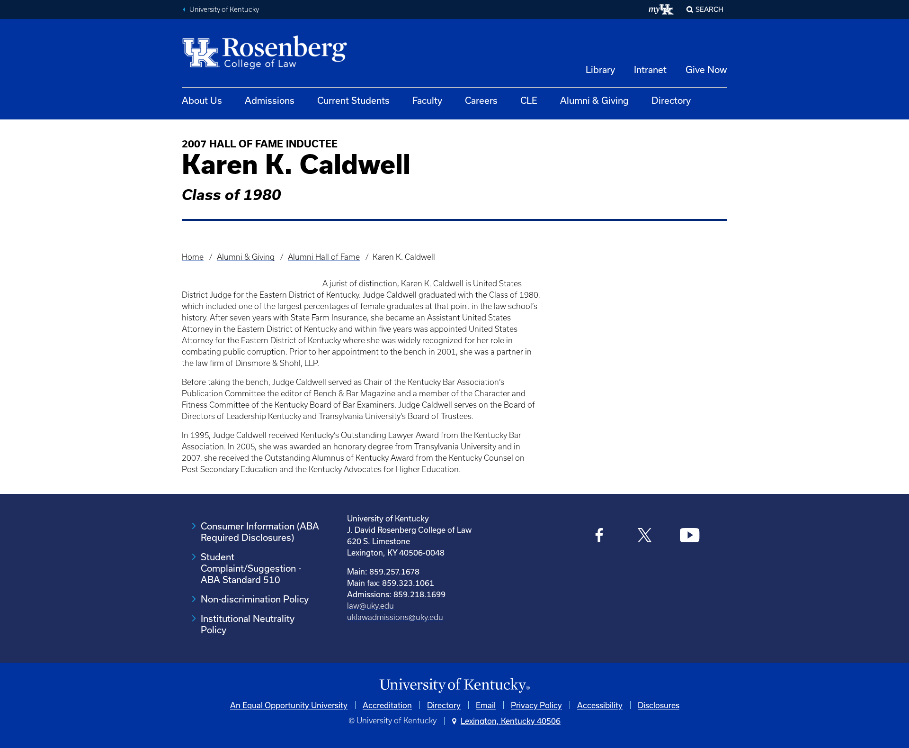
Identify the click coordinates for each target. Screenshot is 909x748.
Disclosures (658, 705)
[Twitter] (644, 536)
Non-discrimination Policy (255, 598)
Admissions (269, 100)
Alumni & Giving (594, 100)
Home (193, 257)
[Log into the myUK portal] (662, 9)
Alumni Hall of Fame (324, 257)
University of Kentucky (224, 9)
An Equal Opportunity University (289, 705)
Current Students (353, 100)
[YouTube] (689, 536)
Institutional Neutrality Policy (247, 624)
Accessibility (600, 705)
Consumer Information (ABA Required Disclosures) (260, 531)
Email (486, 705)
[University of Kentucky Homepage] (454, 685)
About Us (202, 100)
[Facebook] (599, 536)
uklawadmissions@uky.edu (395, 617)
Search (709, 9)
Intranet (650, 69)
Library (600, 69)
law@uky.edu (370, 606)
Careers (481, 100)
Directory (671, 100)
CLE (528, 100)
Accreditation (387, 705)
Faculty (427, 100)
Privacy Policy (536, 705)
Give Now (706, 69)
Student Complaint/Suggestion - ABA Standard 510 (251, 568)
